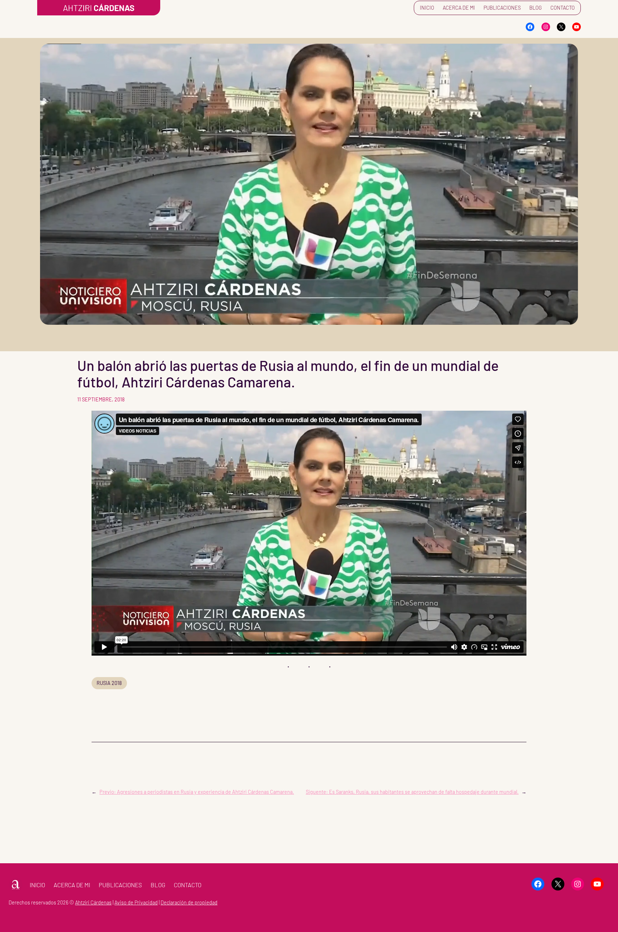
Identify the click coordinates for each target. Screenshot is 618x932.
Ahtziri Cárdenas (93, 902)
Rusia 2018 (109, 683)
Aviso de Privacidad (136, 902)
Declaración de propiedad (189, 902)
